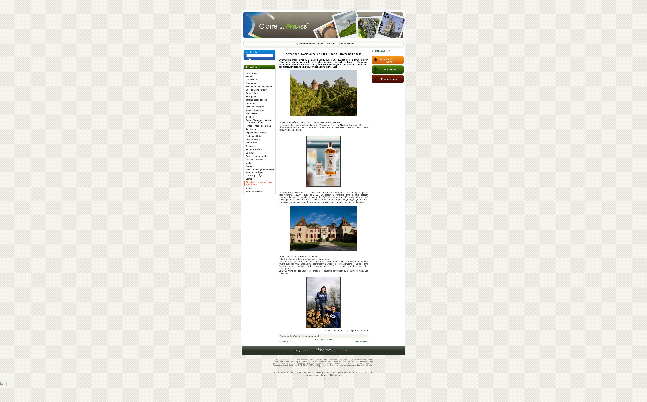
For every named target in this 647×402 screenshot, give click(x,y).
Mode (248, 163)
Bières (249, 179)
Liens (321, 43)
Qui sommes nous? (305, 43)
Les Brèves (251, 80)
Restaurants (252, 129)
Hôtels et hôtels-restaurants (259, 126)
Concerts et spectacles (257, 156)
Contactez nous (346, 43)
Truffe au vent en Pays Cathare (331, 363)
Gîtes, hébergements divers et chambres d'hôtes (260, 121)
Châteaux (250, 103)
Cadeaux (250, 153)
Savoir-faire (251, 143)
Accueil (249, 76)
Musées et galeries (255, 110)
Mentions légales (254, 191)
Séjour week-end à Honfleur (306, 363)
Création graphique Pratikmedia (339, 351)
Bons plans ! (252, 96)
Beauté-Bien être (254, 149)
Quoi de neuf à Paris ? (256, 90)
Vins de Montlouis (330, 359)
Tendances (251, 146)
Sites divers (251, 113)
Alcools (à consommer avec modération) (259, 183)
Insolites (250, 117)
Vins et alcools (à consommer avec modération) (260, 171)
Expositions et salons (256, 133)
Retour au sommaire (323, 339)
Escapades (251, 83)
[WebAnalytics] (3, 385)
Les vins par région (255, 175)
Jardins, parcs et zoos (256, 100)
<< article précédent (287, 342)
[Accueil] (323, 39)
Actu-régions (252, 93)
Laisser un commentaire (309, 336)
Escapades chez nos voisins (259, 86)
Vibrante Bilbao (325, 361)
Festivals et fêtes (254, 136)
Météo (249, 188)
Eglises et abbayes (255, 107)
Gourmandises (253, 139)
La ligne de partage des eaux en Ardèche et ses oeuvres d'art (299, 359)
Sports (249, 166)
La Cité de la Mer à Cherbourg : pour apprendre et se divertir (338, 365)
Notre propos (252, 73)
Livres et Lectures (254, 160)
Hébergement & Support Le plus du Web (310, 351)
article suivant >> (361, 342)
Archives (331, 43)
